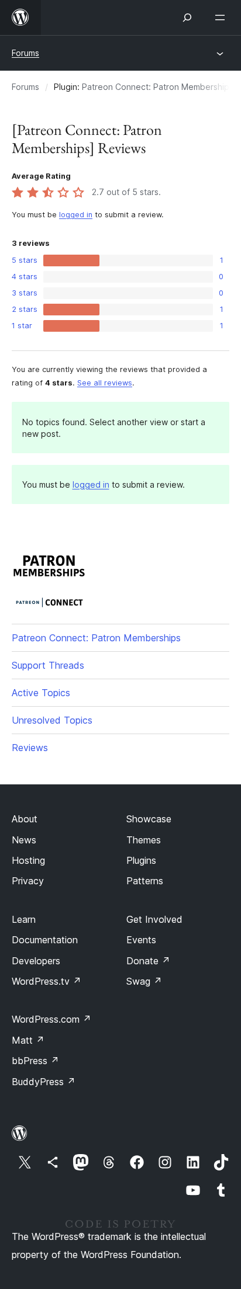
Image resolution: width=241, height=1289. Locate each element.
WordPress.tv (46, 981)
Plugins (141, 860)
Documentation (45, 940)
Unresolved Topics (52, 720)
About (24, 819)
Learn (24, 919)
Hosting (28, 860)
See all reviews (104, 382)
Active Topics (41, 693)
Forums (25, 53)
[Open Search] (187, 17)
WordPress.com (51, 1019)
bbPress (35, 1060)
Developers (36, 961)
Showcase (148, 819)
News (24, 840)
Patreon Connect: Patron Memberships (157, 87)
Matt (28, 1040)
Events (141, 940)
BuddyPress (43, 1082)
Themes (143, 840)
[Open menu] (222, 17)
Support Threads (48, 665)
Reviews (30, 747)
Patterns (144, 881)
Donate (148, 961)
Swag (144, 981)
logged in (75, 214)
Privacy (28, 881)
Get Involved (154, 919)
